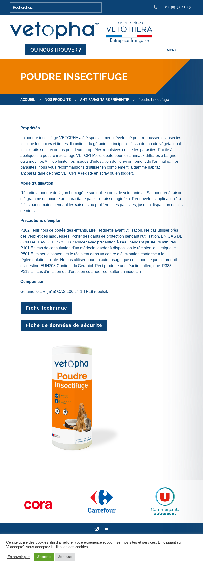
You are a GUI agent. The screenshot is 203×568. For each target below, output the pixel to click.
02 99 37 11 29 (178, 7)
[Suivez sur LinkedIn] (106, 529)
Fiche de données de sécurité (64, 325)
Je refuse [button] (65, 557)
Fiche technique (46, 308)
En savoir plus (18, 557)
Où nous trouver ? (55, 50)
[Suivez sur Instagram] (97, 529)
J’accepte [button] (44, 557)
